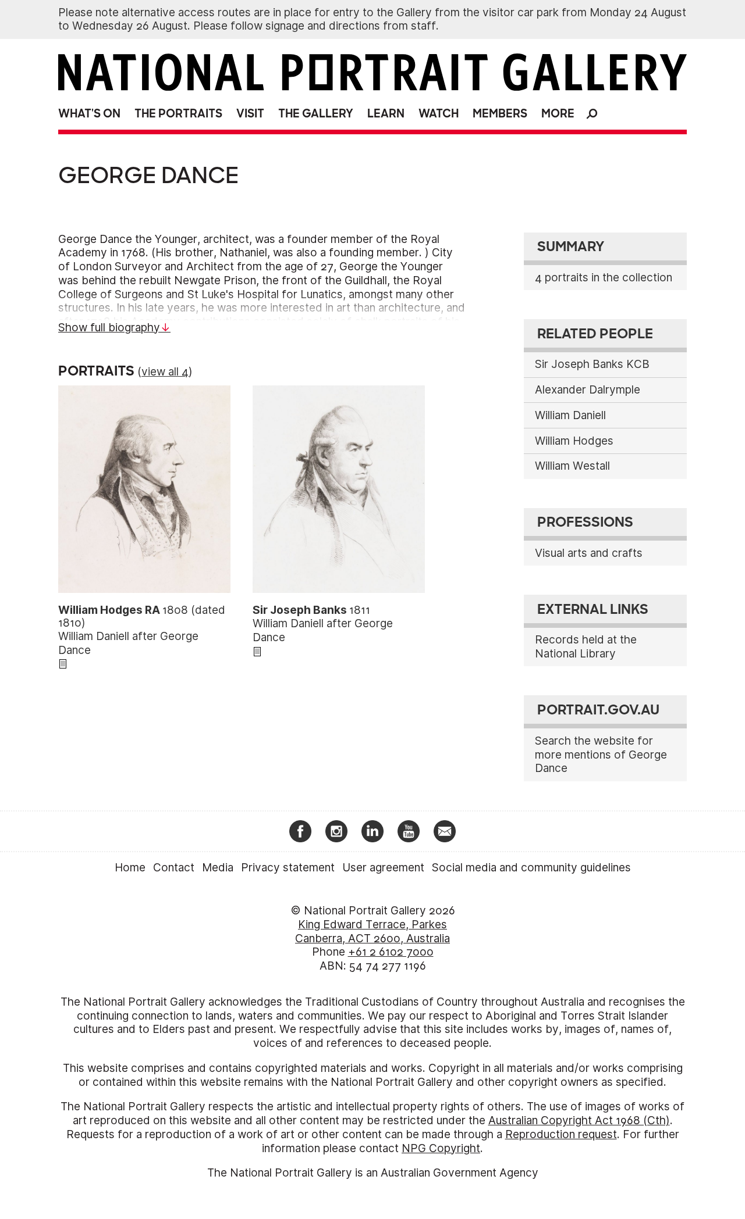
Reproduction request (561, 1134)
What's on (89, 113)
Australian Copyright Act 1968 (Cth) (579, 1120)
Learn (386, 113)
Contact (173, 867)
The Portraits (178, 113)
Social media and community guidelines (531, 867)
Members (500, 113)
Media (217, 867)
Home (130, 867)
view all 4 (165, 371)
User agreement (383, 867)
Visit (250, 113)
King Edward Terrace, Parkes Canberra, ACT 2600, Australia (372, 931)
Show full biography (109, 327)
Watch (438, 113)
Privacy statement (288, 867)
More (557, 113)
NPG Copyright (441, 1148)
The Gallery (315, 113)
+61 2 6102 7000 (391, 952)
